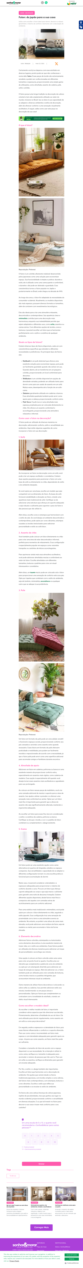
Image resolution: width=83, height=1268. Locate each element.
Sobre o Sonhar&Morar (62, 1247)
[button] (71, 1263)
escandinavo (45, 581)
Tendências (13, 1176)
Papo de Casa (41, 1247)
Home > (22, 13)
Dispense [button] (71, 1259)
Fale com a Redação (62, 1250)
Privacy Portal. (14, 1261)
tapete (32, 572)
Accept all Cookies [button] (72, 1255)
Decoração (29, 13)
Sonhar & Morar (14, 2)
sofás (52, 324)
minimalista (23, 318)
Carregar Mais (41, 1227)
